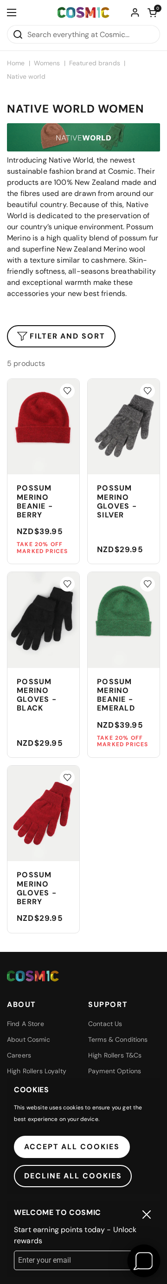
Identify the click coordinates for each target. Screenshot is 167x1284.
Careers (19, 1055)
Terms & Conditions (118, 1039)
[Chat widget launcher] (144, 1261)
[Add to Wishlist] (67, 391)
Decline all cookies (73, 1176)
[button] (152, 12)
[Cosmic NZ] (83, 12)
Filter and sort (67, 336)
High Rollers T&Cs (114, 1055)
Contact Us (105, 1024)
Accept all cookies (72, 1147)
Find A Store (25, 1024)
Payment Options (114, 1071)
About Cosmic (28, 1039)
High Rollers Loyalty (36, 1071)
